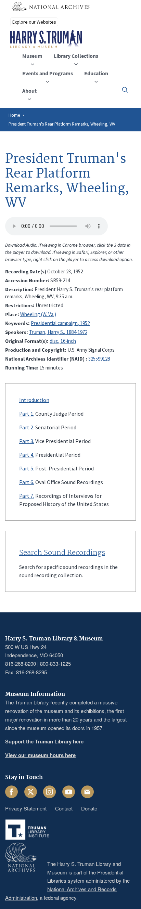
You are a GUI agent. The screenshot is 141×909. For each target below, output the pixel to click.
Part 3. (26, 441)
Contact (64, 808)
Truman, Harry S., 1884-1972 (58, 332)
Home (14, 115)
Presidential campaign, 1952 (60, 323)
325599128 (99, 358)
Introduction (34, 400)
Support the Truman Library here (44, 741)
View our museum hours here (40, 755)
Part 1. (26, 413)
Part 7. (26, 495)
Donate (89, 808)
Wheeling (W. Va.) (38, 314)
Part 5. (26, 468)
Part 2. (26, 427)
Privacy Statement (26, 808)
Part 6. (26, 482)
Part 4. (26, 454)
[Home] (46, 39)
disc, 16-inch (63, 341)
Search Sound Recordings (62, 552)
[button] (125, 90)
